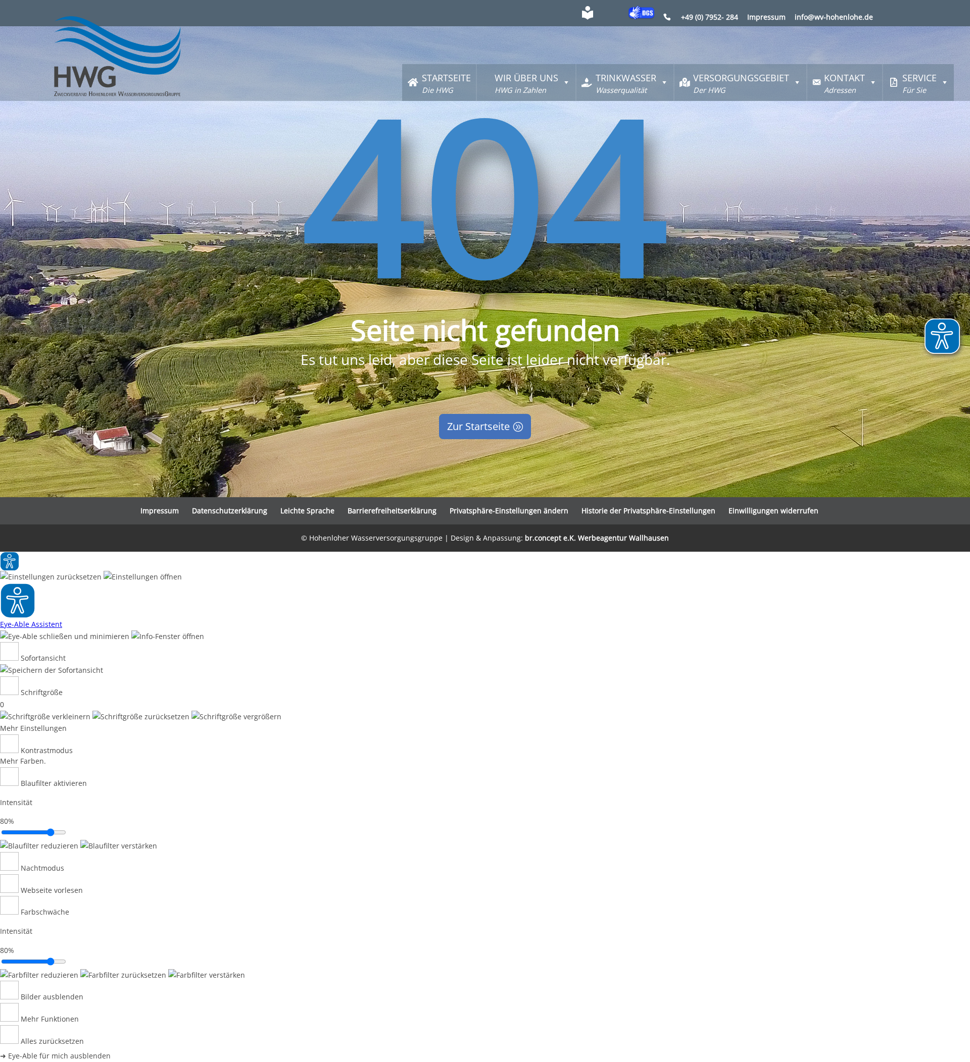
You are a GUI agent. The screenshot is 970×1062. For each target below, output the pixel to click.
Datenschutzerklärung (229, 510)
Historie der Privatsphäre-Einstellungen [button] (648, 510)
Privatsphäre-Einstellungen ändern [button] (509, 510)
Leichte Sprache (307, 510)
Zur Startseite (478, 426)
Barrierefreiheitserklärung (392, 510)
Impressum (766, 18)
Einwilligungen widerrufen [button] (773, 510)
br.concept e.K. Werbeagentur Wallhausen (597, 538)
